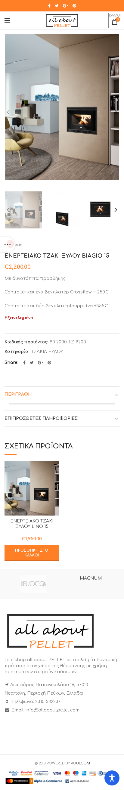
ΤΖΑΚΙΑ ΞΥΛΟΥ (47, 351)
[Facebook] (49, 6)
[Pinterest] (74, 6)
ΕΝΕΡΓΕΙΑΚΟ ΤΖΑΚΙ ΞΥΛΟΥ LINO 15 (31, 524)
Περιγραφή (18, 394)
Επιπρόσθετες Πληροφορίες (41, 418)
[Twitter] (57, 6)
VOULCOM (80, 763)
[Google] (65, 6)
